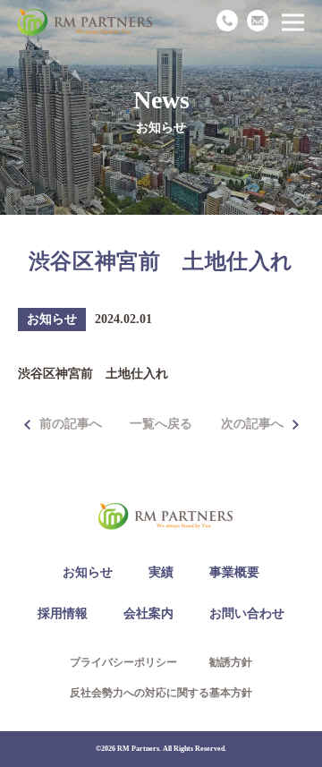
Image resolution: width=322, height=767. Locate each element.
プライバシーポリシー (123, 662)
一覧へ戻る (161, 423)
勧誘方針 (230, 662)
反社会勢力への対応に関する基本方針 (161, 692)
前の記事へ (70, 423)
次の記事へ (252, 423)
